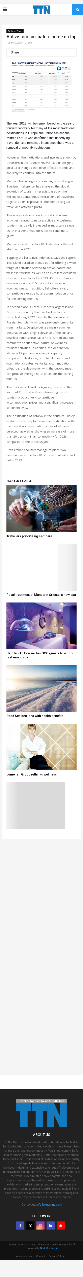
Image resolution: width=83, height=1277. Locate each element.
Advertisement (24, 1273)
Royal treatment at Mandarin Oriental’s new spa (41, 611)
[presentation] (14, 96)
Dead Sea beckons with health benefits (34, 732)
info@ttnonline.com (49, 1221)
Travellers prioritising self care (29, 553)
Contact (40, 1273)
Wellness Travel (15, 31)
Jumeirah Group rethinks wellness (31, 791)
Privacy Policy (56, 1273)
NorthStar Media (49, 1265)
